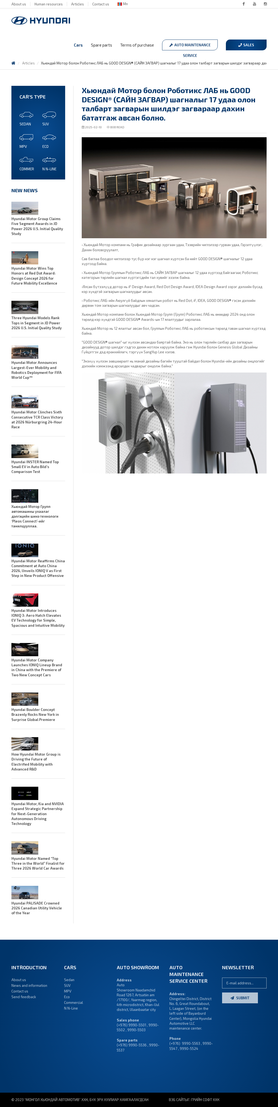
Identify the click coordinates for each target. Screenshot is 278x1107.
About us (18, 4)
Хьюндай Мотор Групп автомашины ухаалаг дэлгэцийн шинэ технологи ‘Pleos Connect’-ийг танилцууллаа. (34, 516)
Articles (77, 4)
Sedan (25, 124)
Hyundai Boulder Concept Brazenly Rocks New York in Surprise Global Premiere (35, 714)
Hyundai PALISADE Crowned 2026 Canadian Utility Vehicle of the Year (36, 908)
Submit (242, 998)
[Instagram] (265, 4)
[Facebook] (243, 4)
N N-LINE (49, 169)
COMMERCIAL (30, 169)
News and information (29, 985)
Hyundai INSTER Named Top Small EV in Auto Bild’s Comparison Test (35, 467)
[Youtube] (254, 4)
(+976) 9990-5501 (131, 1025)
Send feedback (23, 997)
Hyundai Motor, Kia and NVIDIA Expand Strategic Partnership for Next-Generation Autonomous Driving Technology (37, 814)
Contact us (100, 4)
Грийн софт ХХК (205, 1100)
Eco (67, 997)
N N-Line (71, 1008)
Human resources (48, 4)
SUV (45, 124)
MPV (23, 146)
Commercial (73, 1002)
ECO (45, 146)
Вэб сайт (177, 1100)
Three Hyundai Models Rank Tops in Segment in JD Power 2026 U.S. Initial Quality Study (36, 323)
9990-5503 (136, 1030)
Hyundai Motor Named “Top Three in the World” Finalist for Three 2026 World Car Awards (38, 863)
